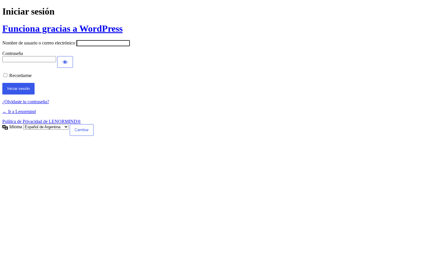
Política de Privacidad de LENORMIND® (41, 121)
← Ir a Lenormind (19, 111)
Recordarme (20, 75)
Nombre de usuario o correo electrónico (38, 42)
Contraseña (12, 53)
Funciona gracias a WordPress (62, 28)
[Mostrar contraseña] (65, 62)
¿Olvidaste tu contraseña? (25, 101)
